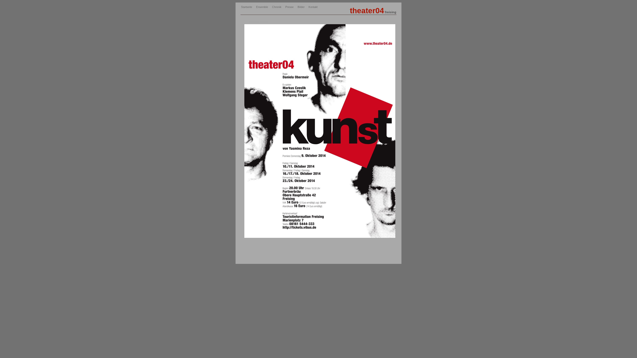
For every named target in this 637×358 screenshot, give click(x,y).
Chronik (277, 7)
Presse (289, 7)
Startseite (247, 7)
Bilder (301, 7)
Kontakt (313, 7)
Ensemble (262, 7)
